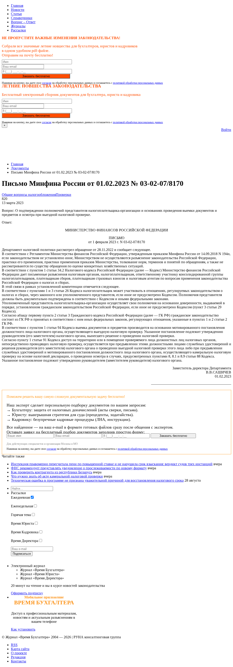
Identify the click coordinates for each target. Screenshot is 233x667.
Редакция (18, 657)
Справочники (21, 18)
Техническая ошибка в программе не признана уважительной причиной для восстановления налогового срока (97, 480)
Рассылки (18, 30)
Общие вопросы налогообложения (29, 195)
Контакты (18, 661)
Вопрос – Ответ (23, 22)
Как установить (23, 629)
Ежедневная (20, 497)
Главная (17, 6)
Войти (226, 130)
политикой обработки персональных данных (138, 82)
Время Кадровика (24, 532)
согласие (46, 82)
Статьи (16, 14)
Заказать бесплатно (36, 76)
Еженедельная (22, 506)
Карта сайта (20, 649)
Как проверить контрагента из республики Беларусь (51, 472)
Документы (20, 168)
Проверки (63, 195)
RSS (14, 645)
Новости (17, 10)
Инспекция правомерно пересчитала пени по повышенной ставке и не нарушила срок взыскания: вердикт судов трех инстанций (112, 464)
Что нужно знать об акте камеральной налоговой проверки (57, 476)
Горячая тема (21, 515)
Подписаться (22, 553)
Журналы (18, 26)
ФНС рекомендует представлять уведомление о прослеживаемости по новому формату (79, 468)
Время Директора (24, 541)
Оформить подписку (27, 593)
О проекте (19, 653)
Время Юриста (22, 523)
